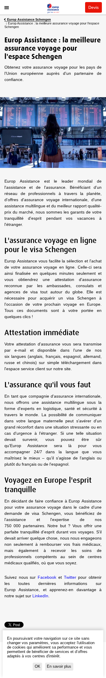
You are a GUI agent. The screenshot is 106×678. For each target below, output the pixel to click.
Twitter (70, 577)
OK (37, 666)
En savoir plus (59, 666)
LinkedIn (40, 595)
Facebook (47, 577)
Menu (6, 8)
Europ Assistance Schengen (29, 19)
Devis (93, 7)
